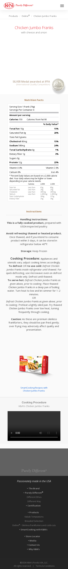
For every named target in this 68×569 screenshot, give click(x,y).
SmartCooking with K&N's (34, 529)
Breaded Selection (34, 520)
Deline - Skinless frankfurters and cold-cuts (34, 525)
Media (33, 540)
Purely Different (34, 492)
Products (13, 16)
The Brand (34, 488)
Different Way (34, 501)
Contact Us (34, 544)
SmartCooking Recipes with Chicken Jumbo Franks (34, 389)
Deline (26, 16)
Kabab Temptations (34, 516)
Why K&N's (34, 549)
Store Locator (33, 536)
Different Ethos (34, 497)
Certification (34, 505)
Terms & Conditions (45, 566)
